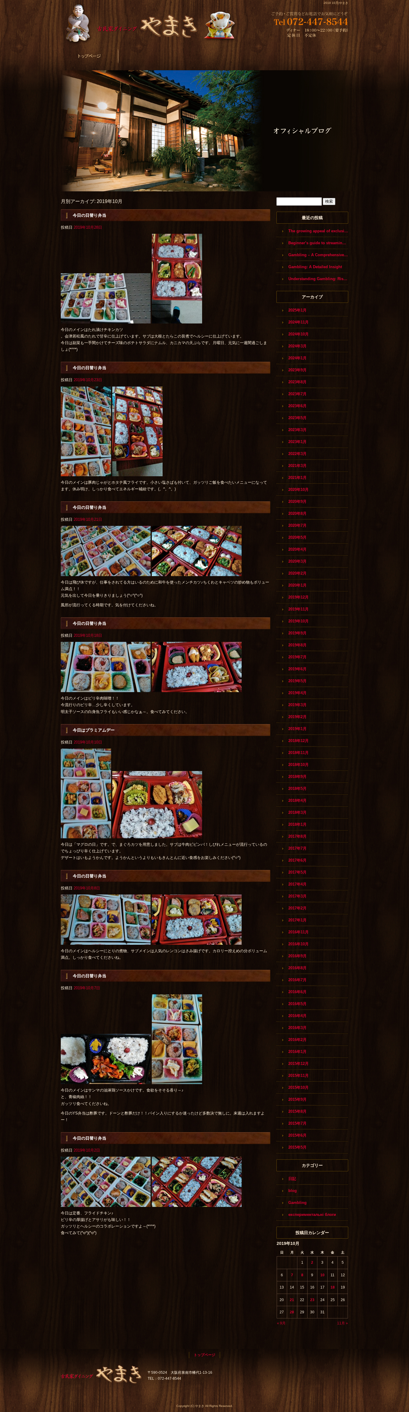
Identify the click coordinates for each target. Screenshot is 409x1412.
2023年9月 (297, 370)
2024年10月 (298, 334)
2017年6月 (297, 860)
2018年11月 (298, 752)
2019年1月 (297, 728)
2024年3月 (297, 346)
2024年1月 (297, 358)
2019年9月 (297, 633)
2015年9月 (297, 1099)
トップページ (89, 56)
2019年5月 (297, 681)
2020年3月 (297, 561)
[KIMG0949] (106, 1080)
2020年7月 (297, 525)
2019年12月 (298, 597)
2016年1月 (297, 1051)
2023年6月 (297, 406)
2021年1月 (297, 477)
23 (312, 1300)
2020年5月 (297, 537)
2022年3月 (297, 453)
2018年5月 (297, 788)
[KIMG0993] (106, 320)
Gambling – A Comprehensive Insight (318, 255)
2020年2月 (297, 573)
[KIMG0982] (137, 472)
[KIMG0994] (177, 320)
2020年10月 (298, 489)
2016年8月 (297, 968)
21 (292, 1300)
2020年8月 (297, 513)
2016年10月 (298, 944)
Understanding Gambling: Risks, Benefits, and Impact (318, 279)
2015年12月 (298, 1063)
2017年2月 (297, 908)
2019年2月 (297, 717)
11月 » (342, 1323)
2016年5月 (297, 1004)
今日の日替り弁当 (89, 215)
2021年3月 (297, 465)
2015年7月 (297, 1123)
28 (292, 1312)
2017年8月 (297, 836)
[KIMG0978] (106, 572)
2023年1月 (297, 441)
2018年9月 (297, 776)
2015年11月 (298, 1075)
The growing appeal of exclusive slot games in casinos (318, 231)
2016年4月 (297, 1015)
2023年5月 (297, 418)
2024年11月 (298, 322)
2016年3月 (297, 1027)
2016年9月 (297, 956)
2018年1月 (297, 824)
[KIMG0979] (197, 572)
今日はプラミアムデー (94, 730)
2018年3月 (297, 812)
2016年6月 (297, 992)
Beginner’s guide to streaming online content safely (318, 243)
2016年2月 (297, 1039)
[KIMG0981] (86, 472)
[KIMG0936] (106, 1203)
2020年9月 (297, 501)
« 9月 (281, 1323)
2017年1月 (297, 920)
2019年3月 (297, 705)
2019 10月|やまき (336, 2)
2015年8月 (297, 1111)
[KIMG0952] (106, 941)
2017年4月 (297, 884)
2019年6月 (297, 669)
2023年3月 (297, 430)
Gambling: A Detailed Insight (315, 267)
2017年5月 (297, 872)
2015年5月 (297, 1147)
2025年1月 (297, 310)
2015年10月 (298, 1087)
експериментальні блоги (312, 1214)
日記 (292, 1178)
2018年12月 (298, 740)
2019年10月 (298, 621)
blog (292, 1190)
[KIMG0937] (197, 1203)
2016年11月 (298, 932)
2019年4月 (297, 693)
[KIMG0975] (197, 688)
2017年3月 (297, 896)
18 (333, 1287)
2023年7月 (297, 394)
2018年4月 (297, 800)
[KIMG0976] (106, 688)
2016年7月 (297, 980)
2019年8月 (297, 645)
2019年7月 (297, 657)
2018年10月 (298, 764)
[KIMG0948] (177, 1080)
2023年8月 (297, 382)
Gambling (297, 1202)
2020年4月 (297, 549)
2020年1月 (297, 585)
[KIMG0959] (86, 835)
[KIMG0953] (197, 941)
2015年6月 (297, 1135)
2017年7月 (297, 848)
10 (322, 1275)
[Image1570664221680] (157, 835)
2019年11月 (298, 609)
